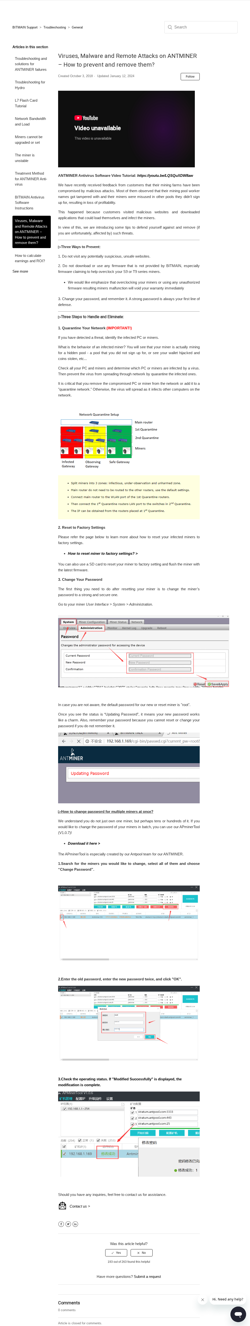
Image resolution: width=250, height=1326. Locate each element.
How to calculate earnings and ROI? (30, 258)
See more (20, 271)
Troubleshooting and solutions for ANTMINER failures (31, 64)
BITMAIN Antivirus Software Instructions (29, 202)
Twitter (68, 1224)
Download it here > (84, 843)
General (77, 27)
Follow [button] (190, 76)
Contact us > (80, 1206)
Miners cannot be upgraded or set (28, 139)
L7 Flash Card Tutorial (26, 103)
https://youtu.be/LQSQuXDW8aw (165, 175)
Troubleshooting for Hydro (30, 85)
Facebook (61, 1224)
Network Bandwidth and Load (30, 121)
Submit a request (147, 1276)
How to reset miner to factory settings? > (103, 553)
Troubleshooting (54, 27)
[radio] (116, 1252)
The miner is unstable (25, 158)
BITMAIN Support (25, 27)
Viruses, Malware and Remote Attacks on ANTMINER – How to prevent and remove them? (31, 232)
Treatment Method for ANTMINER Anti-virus (31, 178)
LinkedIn (75, 1224)
